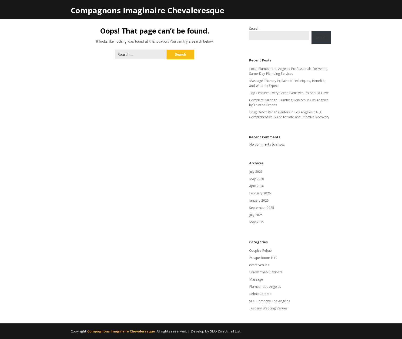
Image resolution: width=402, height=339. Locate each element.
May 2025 (256, 222)
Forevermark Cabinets (265, 272)
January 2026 (259, 200)
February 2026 (260, 193)
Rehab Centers (260, 294)
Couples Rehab (260, 250)
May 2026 (256, 178)
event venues (259, 265)
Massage (256, 279)
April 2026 (256, 186)
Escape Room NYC (263, 257)
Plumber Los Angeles (265, 286)
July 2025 (256, 215)
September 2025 (261, 207)
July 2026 (256, 171)
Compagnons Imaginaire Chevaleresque (147, 10)
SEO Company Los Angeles (269, 301)
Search (254, 28)
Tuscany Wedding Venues (268, 308)
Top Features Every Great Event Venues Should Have (289, 93)
